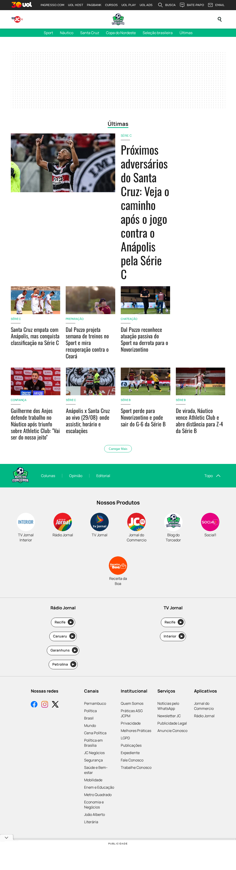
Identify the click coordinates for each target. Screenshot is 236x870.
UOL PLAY (128, 5)
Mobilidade (93, 779)
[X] (55, 705)
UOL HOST (75, 5)
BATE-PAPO (195, 5)
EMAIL (219, 5)
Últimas (186, 32)
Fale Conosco (132, 760)
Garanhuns (63, 650)
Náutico (66, 32)
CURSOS (111, 5)
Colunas (48, 475)
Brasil (89, 718)
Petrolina (63, 664)
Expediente (130, 752)
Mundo (90, 725)
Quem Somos (132, 703)
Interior (173, 636)
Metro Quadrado (98, 794)
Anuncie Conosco (172, 730)
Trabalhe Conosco (136, 767)
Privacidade (131, 723)
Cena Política (95, 732)
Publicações (131, 745)
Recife (63, 622)
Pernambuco (95, 703)
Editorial (103, 475)
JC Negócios (94, 752)
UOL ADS (146, 5)
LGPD (125, 737)
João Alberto (94, 814)
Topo (208, 475)
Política (90, 710)
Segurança (93, 760)
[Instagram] (44, 705)
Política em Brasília (93, 743)
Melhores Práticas (136, 730)
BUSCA (170, 5)
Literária (91, 821)
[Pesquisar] (219, 19)
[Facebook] (34, 705)
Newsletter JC (169, 715)
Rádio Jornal (204, 715)
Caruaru (63, 636)
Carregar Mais (118, 449)
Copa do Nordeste (121, 32)
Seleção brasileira (158, 32)
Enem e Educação (99, 787)
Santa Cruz (89, 32)
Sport (48, 32)
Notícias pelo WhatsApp (168, 706)
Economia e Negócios (94, 804)
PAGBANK (94, 5)
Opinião (75, 475)
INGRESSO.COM (52, 5)
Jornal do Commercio (204, 706)
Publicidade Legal (172, 723)
